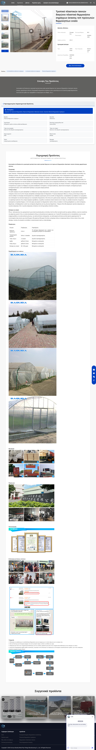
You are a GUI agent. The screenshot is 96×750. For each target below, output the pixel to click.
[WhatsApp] (93, 373)
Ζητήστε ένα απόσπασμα (51, 3)
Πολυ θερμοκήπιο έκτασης (26, 742)
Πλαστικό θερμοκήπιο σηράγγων (27, 737)
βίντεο (27, 3)
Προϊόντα (20, 3)
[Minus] (92, 717)
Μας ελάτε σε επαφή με (7, 739)
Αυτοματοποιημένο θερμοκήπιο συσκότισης (30, 734)
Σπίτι (12, 3)
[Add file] (68, 747)
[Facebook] (93, 380)
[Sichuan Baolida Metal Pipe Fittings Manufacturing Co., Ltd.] (3, 3)
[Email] (93, 369)
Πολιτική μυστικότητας (6, 742)
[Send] (92, 747)
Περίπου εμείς (36, 3)
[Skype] (93, 376)
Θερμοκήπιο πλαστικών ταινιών (27, 739)
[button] (5, 51)
